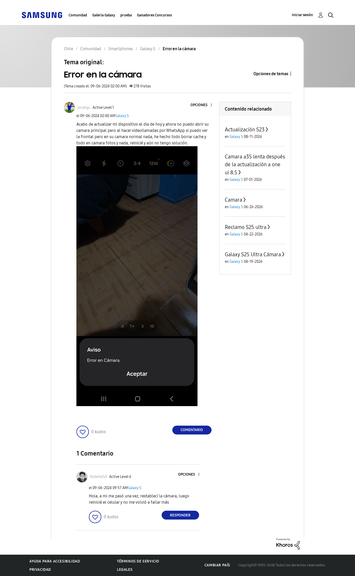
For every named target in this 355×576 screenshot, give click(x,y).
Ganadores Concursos (154, 15)
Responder (180, 515)
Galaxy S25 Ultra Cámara (253, 254)
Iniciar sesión (302, 15)
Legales (125, 569)
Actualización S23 (245, 129)
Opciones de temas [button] (270, 73)
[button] (202, 105)
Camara (233, 200)
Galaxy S (122, 116)
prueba (126, 15)
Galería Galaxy (103, 15)
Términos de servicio (138, 561)
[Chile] (42, 14)
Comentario (192, 430)
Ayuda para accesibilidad (54, 561)
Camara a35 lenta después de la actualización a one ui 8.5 (255, 164)
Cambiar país (217, 565)
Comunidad (78, 15)
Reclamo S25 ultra (245, 227)
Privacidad (40, 569)
